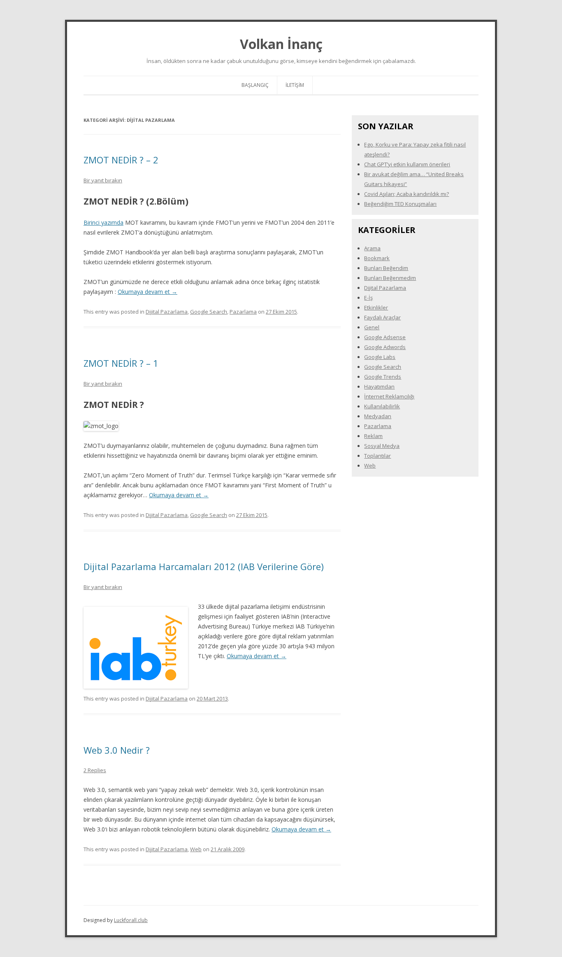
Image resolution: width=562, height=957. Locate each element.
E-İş (368, 297)
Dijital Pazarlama (167, 311)
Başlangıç (255, 84)
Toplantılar (377, 455)
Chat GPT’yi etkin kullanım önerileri (407, 164)
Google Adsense (385, 337)
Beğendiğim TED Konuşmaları (400, 203)
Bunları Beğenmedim (390, 278)
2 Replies (95, 770)
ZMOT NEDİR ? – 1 (121, 363)
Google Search (208, 311)
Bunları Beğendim (386, 268)
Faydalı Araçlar (382, 317)
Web (196, 849)
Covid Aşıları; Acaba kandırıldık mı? (406, 194)
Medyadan (377, 416)
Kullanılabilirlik (382, 406)
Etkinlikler (376, 307)
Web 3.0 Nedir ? (117, 750)
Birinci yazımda (103, 222)
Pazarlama (243, 311)
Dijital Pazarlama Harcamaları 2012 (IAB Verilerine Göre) (204, 566)
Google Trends (382, 376)
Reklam (373, 436)
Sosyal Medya (381, 445)
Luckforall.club (131, 920)
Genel (371, 327)
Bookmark (377, 258)
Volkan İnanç (281, 44)
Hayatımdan (379, 386)
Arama (372, 248)
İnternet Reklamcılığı (389, 396)
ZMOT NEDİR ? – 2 (121, 160)
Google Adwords (385, 347)
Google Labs (379, 357)
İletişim (295, 84)
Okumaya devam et (147, 292)
